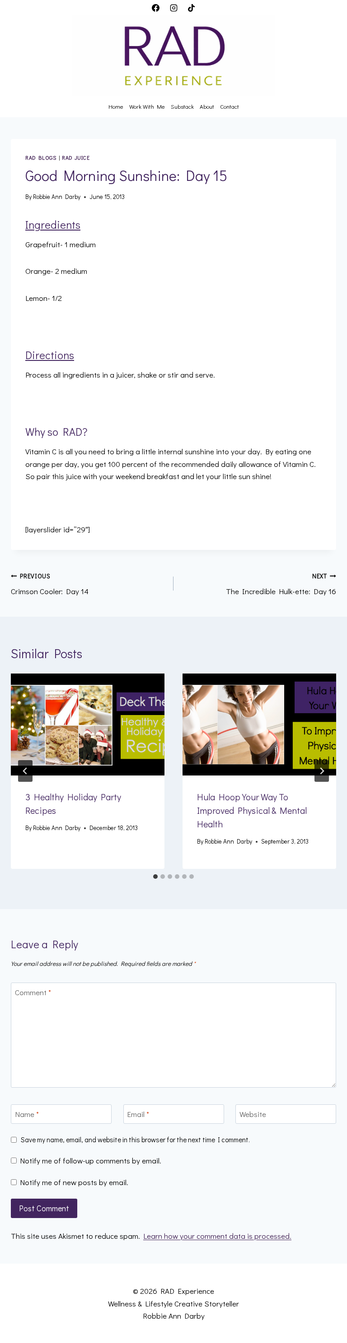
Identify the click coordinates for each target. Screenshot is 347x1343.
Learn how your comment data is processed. (217, 1236)
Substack (182, 106)
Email (138, 1114)
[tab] (155, 876)
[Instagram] (173, 7)
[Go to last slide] (25, 771)
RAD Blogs (40, 157)
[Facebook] (156, 7)
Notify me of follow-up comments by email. (90, 1161)
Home (115, 106)
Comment (33, 992)
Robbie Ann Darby (56, 197)
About (207, 106)
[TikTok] (191, 7)
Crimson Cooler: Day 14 (50, 584)
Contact (229, 106)
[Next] (321, 771)
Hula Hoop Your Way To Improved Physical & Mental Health (252, 810)
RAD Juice (75, 157)
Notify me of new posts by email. (74, 1182)
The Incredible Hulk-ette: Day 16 (281, 584)
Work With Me (147, 106)
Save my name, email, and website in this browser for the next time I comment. (135, 1139)
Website (252, 1114)
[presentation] (87, 725)
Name (27, 1114)
